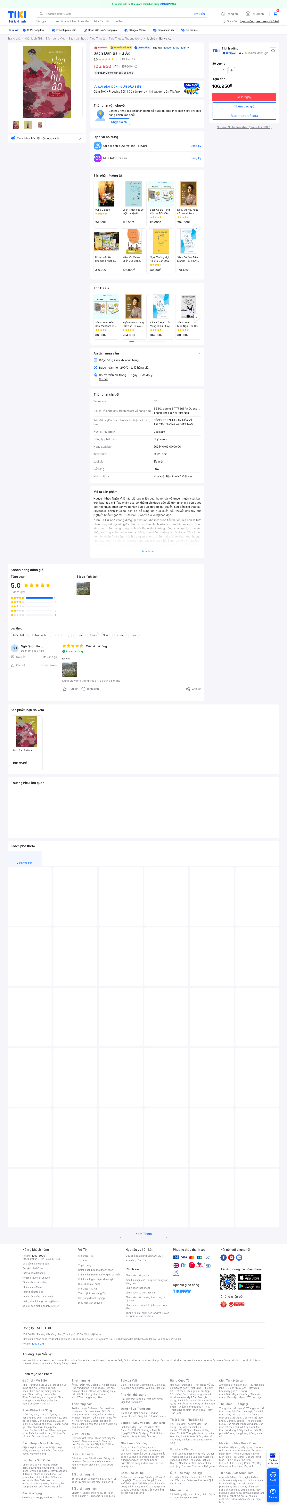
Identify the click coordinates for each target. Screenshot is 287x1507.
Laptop (152, 1436)
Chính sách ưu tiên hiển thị (140, 1292)
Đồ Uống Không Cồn (141, 1489)
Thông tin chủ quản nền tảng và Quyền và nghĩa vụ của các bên (147, 1314)
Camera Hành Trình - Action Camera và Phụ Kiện (240, 1453)
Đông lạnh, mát (46, 1420)
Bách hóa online (187, 1400)
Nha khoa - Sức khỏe (191, 1463)
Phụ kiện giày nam (88, 1464)
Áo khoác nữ (98, 1387)
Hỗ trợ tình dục (51, 1483)
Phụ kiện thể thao (241, 1414)
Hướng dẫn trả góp (33, 1291)
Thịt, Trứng (40, 1414)
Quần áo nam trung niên (91, 1423)
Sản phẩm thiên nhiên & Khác (42, 1476)
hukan (49, 1363)
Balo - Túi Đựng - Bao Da (240, 1456)
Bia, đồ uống (35, 1427)
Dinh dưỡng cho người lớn (43, 1397)
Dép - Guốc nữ (96, 1438)
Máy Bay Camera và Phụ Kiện (240, 1465)
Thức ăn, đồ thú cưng (40, 1433)
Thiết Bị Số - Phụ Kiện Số (186, 1419)
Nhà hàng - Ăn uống (188, 1459)
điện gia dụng (44, 21)
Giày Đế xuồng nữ (93, 1447)
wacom (197, 1360)
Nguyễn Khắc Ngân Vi (176, 47)
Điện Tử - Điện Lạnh (232, 1380)
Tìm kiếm (199, 13)
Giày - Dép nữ (81, 1433)
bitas (256, 1360)
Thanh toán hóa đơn (181, 1453)
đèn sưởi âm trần (235, 1499)
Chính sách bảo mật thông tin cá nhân (99, 1274)
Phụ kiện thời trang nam (142, 1400)
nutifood (167, 1360)
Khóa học (199, 1453)
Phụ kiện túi (107, 1481)
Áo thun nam (79, 1408)
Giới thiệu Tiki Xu (87, 1288)
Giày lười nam (79, 1458)
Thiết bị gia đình (53, 1497)
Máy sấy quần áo (236, 1397)
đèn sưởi (236, 1477)
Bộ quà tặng (137, 1492)
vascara (26, 1360)
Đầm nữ (84, 1384)
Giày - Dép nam (82, 1454)
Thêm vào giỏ (244, 106)
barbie (73, 1360)
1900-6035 (38, 1255)
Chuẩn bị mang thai (40, 1403)
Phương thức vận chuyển (36, 1277)
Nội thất (137, 1453)
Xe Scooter (200, 1480)
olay (227, 1360)
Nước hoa (35, 1483)
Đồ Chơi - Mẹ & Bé (34, 1380)
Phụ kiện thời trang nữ (133, 1398)
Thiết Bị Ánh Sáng (241, 1450)
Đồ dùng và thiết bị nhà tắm (143, 1456)
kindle (177, 1360)
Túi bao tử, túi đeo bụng (101, 1495)
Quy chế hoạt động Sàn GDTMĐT (144, 1255)
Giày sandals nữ (91, 1441)
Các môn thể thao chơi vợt (241, 1425)
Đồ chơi (57, 1384)
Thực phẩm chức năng (41, 1467)
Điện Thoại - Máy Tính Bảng (41, 1443)
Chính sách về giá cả (137, 1275)
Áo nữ (75, 1384)
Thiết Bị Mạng (140, 1433)
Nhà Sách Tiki (179, 1490)
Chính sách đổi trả (32, 1287)
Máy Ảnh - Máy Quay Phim (237, 1443)
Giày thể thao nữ (247, 1430)
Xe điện (203, 1477)
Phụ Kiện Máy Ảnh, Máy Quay (235, 1447)
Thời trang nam (82, 1404)
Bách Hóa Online (132, 1473)
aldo (147, 1360)
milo (127, 1360)
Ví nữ (107, 1478)
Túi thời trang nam (84, 1488)
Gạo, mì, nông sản (40, 1423)
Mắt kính (151, 1398)
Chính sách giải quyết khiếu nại (95, 1279)
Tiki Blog (83, 1260)
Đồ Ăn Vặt (133, 1486)
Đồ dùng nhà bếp (32, 1497)
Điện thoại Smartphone (35, 1447)
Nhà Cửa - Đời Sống (134, 1443)
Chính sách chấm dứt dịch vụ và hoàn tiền (147, 1307)
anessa (208, 1360)
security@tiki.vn (50, 1305)
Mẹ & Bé (191, 1397)
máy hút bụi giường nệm (240, 1491)
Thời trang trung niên (90, 1397)
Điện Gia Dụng (32, 1493)
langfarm (39, 1363)
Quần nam (93, 1408)
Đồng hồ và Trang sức (136, 1408)
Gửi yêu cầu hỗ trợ (32, 1268)
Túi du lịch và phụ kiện (140, 1384)
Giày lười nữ (100, 1444)
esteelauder (47, 1360)
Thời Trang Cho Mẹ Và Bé (36, 1384)
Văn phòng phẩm (198, 1494)
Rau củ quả (35, 1417)
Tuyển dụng (85, 1265)
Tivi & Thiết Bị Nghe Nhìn (190, 1408)
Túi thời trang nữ (83, 1474)
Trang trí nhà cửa (130, 1447)
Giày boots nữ (85, 1444)
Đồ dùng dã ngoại (242, 1411)
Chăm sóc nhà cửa (43, 1436)
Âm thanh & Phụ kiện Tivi (233, 1384)
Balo (123, 1384)
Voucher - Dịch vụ (182, 1449)
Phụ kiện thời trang (133, 1394)
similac (236, 1360)
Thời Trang (200, 1384)
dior (35, 1360)
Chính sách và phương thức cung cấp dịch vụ (146, 1299)
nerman (187, 1360)
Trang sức (126, 1412)
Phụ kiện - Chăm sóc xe (183, 1477)
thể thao (119, 21)
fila (65, 1363)
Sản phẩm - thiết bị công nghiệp (192, 1405)
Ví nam (75, 1492)
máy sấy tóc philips (244, 1480)
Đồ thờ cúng (134, 1463)
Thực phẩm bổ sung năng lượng (241, 1432)
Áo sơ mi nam (93, 1411)
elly (121, 1360)
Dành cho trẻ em (39, 1430)
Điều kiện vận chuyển (90, 1302)
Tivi (228, 1394)
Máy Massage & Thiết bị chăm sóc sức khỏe (44, 1472)
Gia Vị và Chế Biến (137, 1483)
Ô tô (189, 1480)
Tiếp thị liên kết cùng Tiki (92, 1293)
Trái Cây (27, 1414)
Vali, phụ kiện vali (155, 1387)
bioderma (111, 1360)
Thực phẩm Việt (52, 1417)
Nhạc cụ (147, 1463)
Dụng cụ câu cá (235, 1420)
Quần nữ (95, 1384)
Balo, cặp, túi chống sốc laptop (143, 1386)
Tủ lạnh (230, 1387)
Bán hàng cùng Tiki (136, 1260)
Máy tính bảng (38, 1453)
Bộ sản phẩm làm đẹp (43, 1485)
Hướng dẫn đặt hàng (33, 1273)
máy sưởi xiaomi (244, 1489)
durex (100, 1360)
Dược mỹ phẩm (53, 1486)
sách (108, 21)
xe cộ (59, 21)
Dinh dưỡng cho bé (40, 1394)
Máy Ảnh (249, 1466)
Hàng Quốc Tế (179, 1380)
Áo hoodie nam (87, 1414)
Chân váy (95, 1391)
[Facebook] (223, 1257)
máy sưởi (224, 1477)
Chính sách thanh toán (138, 1287)
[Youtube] (231, 1257)
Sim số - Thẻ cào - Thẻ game (198, 1466)
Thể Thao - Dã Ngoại (233, 1404)
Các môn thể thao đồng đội (242, 1423)
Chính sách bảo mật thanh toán (95, 1269)
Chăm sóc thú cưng (132, 1477)
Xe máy (180, 1480)
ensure (91, 1360)
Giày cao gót (79, 1438)
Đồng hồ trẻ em (157, 1416)
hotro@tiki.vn (51, 1301)
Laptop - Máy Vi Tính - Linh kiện (143, 1422)
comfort (246, 1360)
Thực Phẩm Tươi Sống (37, 1410)
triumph (156, 1360)
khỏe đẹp (84, 21)
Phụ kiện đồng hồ (137, 1416)
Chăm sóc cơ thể (39, 1470)
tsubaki (73, 1363)
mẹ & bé (70, 21)
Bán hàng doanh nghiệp (91, 1298)
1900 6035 (38, 1343)
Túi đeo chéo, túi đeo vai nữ (87, 1478)
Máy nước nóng (240, 1394)
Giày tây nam (96, 1458)
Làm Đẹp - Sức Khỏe (36, 1460)
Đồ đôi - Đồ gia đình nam (97, 1417)
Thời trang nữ (81, 1380)
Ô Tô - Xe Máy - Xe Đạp (186, 1473)
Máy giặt (230, 1391)
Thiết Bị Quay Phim (239, 1463)
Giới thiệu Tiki (85, 1255)
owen (82, 1360)
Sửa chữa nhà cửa (137, 1450)
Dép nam (89, 1461)
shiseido (27, 1363)
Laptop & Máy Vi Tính (196, 1403)
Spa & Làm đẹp (193, 1456)
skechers (137, 1360)
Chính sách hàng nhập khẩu (37, 1296)
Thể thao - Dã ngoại (186, 1391)
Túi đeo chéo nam (91, 1492)
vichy (58, 1363)
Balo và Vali (129, 1380)
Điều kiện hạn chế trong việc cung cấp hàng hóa (147, 1282)
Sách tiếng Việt (178, 1494)
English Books (189, 1497)
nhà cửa (98, 21)
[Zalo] (239, 1257)
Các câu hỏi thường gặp (35, 1263)
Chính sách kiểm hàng (34, 1282)
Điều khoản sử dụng (89, 1283)
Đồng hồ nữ (140, 1412)
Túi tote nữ (92, 1481)
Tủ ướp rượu (255, 1397)
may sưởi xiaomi (236, 1486)
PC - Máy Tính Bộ (136, 1436)
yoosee (218, 1360)
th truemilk (62, 1360)
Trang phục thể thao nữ (232, 1408)
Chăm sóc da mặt (32, 1464)
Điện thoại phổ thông (40, 1450)
